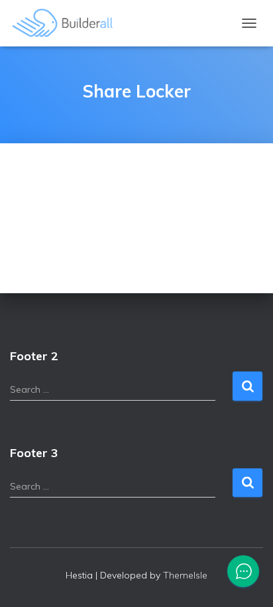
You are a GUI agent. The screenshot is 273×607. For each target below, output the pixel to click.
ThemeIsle (185, 575)
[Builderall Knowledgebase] (68, 23)
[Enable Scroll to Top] (247, 580)
